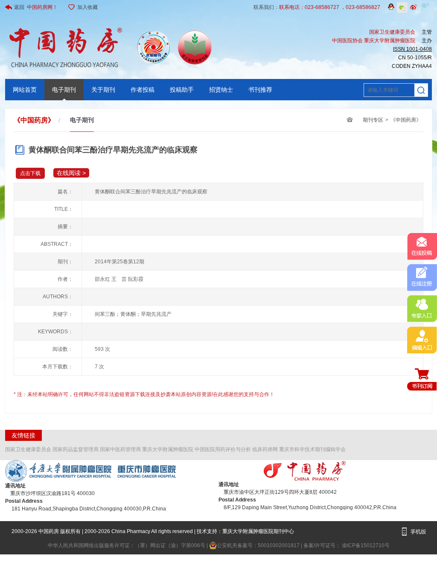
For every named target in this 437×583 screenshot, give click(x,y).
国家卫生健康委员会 (28, 449)
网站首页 (25, 89)
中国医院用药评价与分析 (223, 449)
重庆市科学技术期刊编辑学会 (312, 449)
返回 (36, 7)
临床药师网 (265, 449)
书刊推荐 (260, 89)
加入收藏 (87, 7)
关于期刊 (103, 89)
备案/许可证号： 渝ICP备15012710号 (346, 545)
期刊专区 (373, 120)
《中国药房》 (405, 120)
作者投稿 (142, 89)
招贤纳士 (221, 89)
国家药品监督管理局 (75, 449)
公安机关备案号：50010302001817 (259, 545)
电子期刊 (64, 89)
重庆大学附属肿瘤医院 (167, 449)
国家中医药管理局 (120, 449)
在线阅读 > (71, 172)
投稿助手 (182, 89)
